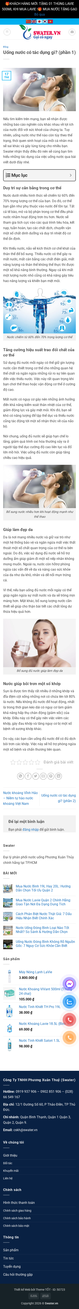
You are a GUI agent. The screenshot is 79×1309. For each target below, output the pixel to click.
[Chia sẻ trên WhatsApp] (20, 776)
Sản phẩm (11, 1250)
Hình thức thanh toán (19, 1203)
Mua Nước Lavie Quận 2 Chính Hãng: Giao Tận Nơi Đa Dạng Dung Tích (43, 902)
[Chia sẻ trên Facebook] (28, 776)
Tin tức (8, 1258)
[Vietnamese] (50, 21)
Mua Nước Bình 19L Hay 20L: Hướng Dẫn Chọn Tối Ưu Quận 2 (43, 888)
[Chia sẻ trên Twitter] (35, 776)
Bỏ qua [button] (39, 14)
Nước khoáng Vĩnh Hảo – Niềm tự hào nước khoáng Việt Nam (20, 798)
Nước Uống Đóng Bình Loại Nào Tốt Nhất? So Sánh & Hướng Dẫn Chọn (42, 930)
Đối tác (7, 1163)
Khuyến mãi (11, 1171)
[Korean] (45, 21)
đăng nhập (31, 830)
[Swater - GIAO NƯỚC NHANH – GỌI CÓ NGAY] (40, 32)
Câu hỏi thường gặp (18, 1275)
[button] (7, 32)
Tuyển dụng (12, 1267)
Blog (5, 47)
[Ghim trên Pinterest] (50, 776)
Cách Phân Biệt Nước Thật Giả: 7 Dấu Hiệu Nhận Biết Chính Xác (44, 916)
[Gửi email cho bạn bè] (43, 776)
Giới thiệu (10, 1155)
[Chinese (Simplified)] (28, 21)
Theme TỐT (43, 1290)
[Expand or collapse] (70, 175)
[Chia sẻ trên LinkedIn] (58, 776)
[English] (34, 21)
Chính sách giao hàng (17, 1210)
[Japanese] (39, 21)
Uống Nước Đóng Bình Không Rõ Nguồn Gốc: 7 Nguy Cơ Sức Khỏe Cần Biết (45, 944)
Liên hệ (7, 1178)
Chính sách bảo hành (17, 1218)
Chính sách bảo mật (16, 1226)
